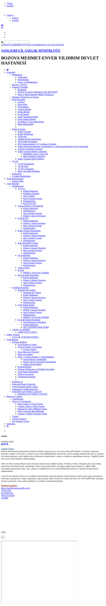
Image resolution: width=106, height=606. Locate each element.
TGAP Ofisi (23, 166)
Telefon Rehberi (19, 419)
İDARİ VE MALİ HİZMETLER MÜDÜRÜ (38, 92)
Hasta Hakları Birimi (27, 119)
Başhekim (22, 89)
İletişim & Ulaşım (14, 396)
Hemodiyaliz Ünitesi (27, 290)
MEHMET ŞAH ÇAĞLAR (35, 154)
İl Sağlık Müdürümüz (21, 176)
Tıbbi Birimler (13, 183)
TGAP (15, 161)
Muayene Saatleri (25, 354)
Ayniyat (21, 102)
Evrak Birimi (23, 114)
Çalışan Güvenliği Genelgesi (30, 149)
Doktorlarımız (29, 201)
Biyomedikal (23, 107)
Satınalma (11, 424)
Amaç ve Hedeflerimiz (27, 82)
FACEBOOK (7, 493)
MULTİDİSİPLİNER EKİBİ (36, 327)
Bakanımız (17, 174)
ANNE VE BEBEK (21, 330)
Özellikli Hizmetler (20, 287)
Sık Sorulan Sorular (20, 421)
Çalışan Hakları (24, 109)
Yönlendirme (12, 339)
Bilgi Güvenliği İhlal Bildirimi (31, 411)
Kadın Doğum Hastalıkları (29, 231)
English (10, 6)
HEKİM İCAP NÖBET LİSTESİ (27, 391)
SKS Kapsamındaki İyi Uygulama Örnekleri (37, 144)
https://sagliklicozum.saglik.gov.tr (15, 488)
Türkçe (10, 3)
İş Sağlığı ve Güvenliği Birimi (31, 122)
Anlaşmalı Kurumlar (26, 377)
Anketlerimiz (17, 399)
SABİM (4, 498)
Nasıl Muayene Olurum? (28, 352)
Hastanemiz (17, 75)
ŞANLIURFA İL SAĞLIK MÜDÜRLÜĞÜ (30, 50)
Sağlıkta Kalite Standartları (29, 139)
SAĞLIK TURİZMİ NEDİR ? (25, 337)
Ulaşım (15, 416)
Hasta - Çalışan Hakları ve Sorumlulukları (36, 357)
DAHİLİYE (23, 218)
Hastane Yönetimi (20, 87)
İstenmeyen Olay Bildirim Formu (32, 409)
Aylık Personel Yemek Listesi (25, 386)
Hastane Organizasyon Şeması (25, 97)
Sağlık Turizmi (13, 334)
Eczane (21, 270)
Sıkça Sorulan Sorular (32, 198)
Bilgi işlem (22, 104)
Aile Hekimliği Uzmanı (28, 243)
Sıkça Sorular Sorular (32, 213)
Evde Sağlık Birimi (26, 305)
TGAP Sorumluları (26, 164)
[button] (11, 15)
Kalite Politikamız (25, 134)
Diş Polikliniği (24, 255)
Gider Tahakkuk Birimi (28, 117)
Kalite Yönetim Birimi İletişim (31, 159)
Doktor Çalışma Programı (34, 216)
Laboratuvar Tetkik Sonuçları (25, 389)
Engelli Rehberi (24, 367)
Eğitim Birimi (24, 112)
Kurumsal (11, 72)
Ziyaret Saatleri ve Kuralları (30, 347)
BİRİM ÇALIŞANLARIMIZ (36, 273)
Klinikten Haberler (31, 193)
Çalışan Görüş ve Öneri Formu (31, 406)
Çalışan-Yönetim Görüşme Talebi (32, 414)
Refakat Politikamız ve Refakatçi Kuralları (36, 369)
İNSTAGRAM (7, 495)
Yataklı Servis (24, 268)
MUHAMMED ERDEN (34, 156)
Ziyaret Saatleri (29, 349)
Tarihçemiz (22, 77)
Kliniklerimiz (18, 186)
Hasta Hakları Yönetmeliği (34, 359)
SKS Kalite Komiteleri (27, 141)
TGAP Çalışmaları (26, 169)
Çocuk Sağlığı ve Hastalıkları (30, 206)
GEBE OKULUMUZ (27, 332)
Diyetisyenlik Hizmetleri (28, 275)
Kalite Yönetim (18, 129)
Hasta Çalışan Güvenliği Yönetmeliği (39, 362)
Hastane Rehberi (19, 342)
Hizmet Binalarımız (15, 179)
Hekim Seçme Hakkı (32, 364)
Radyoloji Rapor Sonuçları (23, 384)
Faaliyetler (22, 136)
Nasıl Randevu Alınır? (27, 344)
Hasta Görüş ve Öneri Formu (30, 404)
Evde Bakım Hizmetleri (28, 372)
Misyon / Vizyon (19, 84)
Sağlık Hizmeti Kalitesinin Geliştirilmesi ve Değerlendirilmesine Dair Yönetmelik (53, 146)
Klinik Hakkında (30, 191)
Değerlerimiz (23, 80)
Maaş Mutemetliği (25, 124)
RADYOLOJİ (29, 203)
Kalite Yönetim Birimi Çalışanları (32, 151)
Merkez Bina (17, 181)
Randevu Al (17, 381)
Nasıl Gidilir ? (29, 196)
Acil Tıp (21, 188)
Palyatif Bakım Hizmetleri (29, 320)
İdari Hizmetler (18, 99)
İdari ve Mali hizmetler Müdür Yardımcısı (36, 94)
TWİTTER (6, 490)
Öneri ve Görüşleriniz (21, 401)
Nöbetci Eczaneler (26, 374)
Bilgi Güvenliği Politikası (29, 171)
